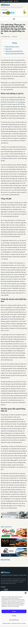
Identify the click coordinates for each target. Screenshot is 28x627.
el (5, 5)
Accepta (14, 611)
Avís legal (23, 623)
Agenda (6, 589)
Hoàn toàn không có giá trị (12, 46)
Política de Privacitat (16, 623)
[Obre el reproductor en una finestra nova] (24, 10)
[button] (25, 593)
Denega (14, 615)
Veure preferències (14, 620)
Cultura (6, 590)
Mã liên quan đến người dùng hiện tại (14, 53)
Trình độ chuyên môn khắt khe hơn (14, 51)
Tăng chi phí (8, 49)
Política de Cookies (6, 623)
